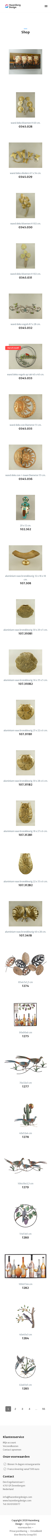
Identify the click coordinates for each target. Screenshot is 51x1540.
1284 (25, 1338)
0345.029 (25, 177)
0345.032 (25, 328)
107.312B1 (25, 835)
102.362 (25, 529)
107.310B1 (25, 633)
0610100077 (13, 1504)
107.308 (25, 583)
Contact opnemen (12, 1449)
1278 (25, 1137)
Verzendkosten (10, 1446)
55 (43, 1408)
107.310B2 (25, 684)
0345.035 (25, 428)
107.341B (25, 935)
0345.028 (25, 126)
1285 (25, 1388)
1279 (25, 1187)
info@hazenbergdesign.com (17, 1497)
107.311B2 (25, 784)
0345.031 (25, 277)
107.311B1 (25, 734)
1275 (25, 1036)
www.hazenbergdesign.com (17, 1500)
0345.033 (25, 378)
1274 (25, 986)
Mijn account (9, 1442)
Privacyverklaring (18, 1531)
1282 (25, 1288)
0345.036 (25, 479)
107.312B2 (26, 885)
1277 (25, 1086)
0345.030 (25, 227)
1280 (25, 1237)
